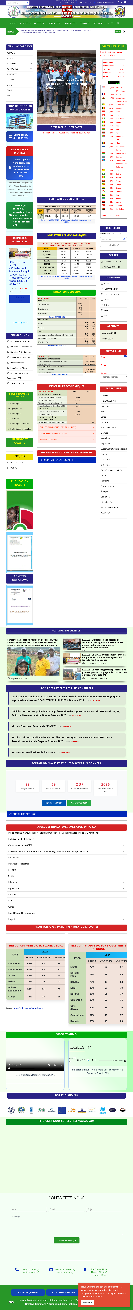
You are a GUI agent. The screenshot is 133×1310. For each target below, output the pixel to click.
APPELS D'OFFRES (111, 267)
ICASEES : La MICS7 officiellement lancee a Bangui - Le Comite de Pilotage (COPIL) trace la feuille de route (104, 657)
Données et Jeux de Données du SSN (17, 375)
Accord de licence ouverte (63, 1292)
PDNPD (13, 467)
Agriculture (106, 438)
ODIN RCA (105, 459)
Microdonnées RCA (109, 507)
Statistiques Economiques (14, 416)
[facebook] (118, 2)
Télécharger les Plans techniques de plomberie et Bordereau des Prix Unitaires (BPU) (21, 167)
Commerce (106, 454)
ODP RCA (105, 464)
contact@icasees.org (105, 2)
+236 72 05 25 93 (85, 2)
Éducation (105, 496)
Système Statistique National (114, 448)
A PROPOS (24, 23)
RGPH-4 (107, 299)
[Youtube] (125, 2)
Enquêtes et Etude (18, 368)
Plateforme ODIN (79, 802)
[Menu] (112, 23)
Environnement (107, 486)
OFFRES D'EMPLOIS (112, 261)
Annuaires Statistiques (20, 357)
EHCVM (104, 422)
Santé (103, 416)
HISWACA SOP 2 (108, 400)
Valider (115, 244)
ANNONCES (70, 23)
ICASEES (104, 395)
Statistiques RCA (108, 427)
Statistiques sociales (19, 423)
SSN (107, 23)
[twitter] (121, 2)
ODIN (100, 23)
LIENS (93, 23)
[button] (29, 58)
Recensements (17, 362)
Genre (104, 475)
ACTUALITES (54, 23)
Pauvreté (105, 480)
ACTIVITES (39, 23)
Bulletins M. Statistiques (21, 346)
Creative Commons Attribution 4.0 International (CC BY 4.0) (58, 1304)
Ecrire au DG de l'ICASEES (20, 136)
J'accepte (87, 1302)
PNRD (106, 310)
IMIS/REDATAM (110, 289)
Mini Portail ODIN (53, 802)
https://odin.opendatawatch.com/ (28, 1008)
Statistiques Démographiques (14, 406)
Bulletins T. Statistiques (20, 352)
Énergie (104, 491)
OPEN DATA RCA (111, 294)
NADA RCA (105, 512)
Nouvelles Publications (20, 341)
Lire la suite (21, 299)
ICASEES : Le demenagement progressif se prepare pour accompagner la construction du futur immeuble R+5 (19, 273)
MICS (103, 411)
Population (105, 443)
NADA (106, 283)
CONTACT (84, 23)
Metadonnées (107, 502)
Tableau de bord (17, 383)
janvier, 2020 (107, 338)
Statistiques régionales (20, 429)
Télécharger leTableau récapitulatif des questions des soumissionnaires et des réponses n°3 (22, 215)
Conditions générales (28, 1292)
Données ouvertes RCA (111, 470)
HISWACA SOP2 (17, 462)
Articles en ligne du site (110, 233)
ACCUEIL (14, 23)
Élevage (104, 432)
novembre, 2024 (108, 333)
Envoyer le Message (66, 1240)
